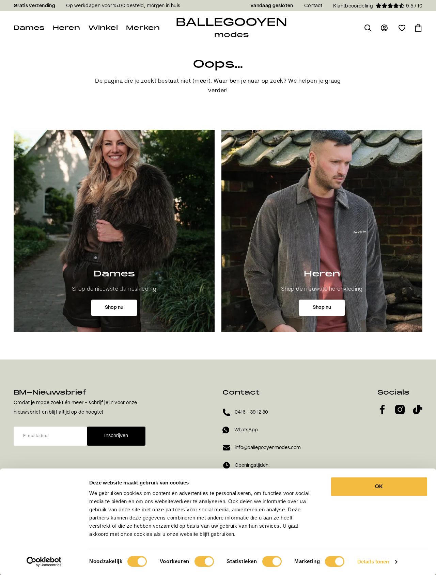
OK (379, 486)
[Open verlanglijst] (402, 28)
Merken (143, 28)
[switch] (204, 561)
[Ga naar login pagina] (385, 28)
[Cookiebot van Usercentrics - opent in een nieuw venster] (44, 562)
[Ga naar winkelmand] (418, 28)
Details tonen (373, 561)
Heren (66, 28)
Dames (29, 28)
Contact (313, 5)
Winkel (103, 28)
